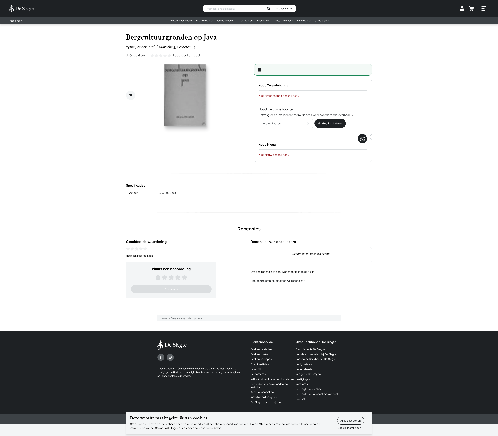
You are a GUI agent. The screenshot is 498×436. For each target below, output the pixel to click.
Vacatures (302, 384)
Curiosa (276, 20)
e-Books (288, 20)
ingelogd (303, 271)
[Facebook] (161, 357)
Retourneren (258, 374)
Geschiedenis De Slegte (310, 349)
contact (168, 368)
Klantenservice (262, 342)
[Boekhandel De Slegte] (21, 8)
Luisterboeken (303, 20)
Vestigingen (303, 379)
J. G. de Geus (136, 55)
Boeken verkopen (261, 359)
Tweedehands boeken (181, 20)
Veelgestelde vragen (179, 375)
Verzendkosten (305, 369)
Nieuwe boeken (204, 20)
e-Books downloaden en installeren (272, 379)
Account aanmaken (262, 392)
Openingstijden (260, 364)
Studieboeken (245, 20)
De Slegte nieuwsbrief (309, 389)
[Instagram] (170, 357)
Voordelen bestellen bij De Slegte (316, 354)
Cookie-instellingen (349, 427)
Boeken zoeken (260, 354)
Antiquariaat (262, 20)
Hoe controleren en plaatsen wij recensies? (278, 280)
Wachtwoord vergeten (264, 397)
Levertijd (256, 369)
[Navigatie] (484, 9)
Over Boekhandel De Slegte (316, 342)
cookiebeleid (213, 428)
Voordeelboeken (225, 20)
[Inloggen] (462, 8)
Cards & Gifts (322, 20)
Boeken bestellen (261, 349)
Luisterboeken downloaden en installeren (269, 385)
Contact (300, 399)
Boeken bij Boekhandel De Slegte (316, 359)
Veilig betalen (304, 364)
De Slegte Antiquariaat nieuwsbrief (317, 393)
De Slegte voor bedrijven (266, 402)
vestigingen (163, 372)
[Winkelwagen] (471, 8)
